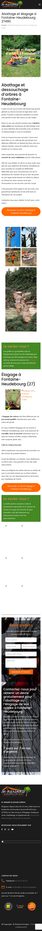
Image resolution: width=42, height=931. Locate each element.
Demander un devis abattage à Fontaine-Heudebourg (21, 211)
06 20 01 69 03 (22, 760)
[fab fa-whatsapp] (8, 829)
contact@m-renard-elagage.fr (24, 887)
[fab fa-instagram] (5, 829)
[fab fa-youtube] (12, 829)
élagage (32, 360)
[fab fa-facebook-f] (1, 829)
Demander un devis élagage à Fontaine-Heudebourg (21, 487)
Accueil (3, 25)
